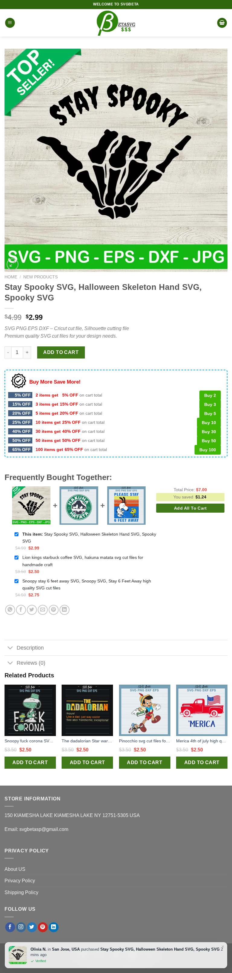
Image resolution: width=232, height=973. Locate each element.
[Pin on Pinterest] (54, 610)
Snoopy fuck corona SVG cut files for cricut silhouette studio (30, 740)
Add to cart (61, 352)
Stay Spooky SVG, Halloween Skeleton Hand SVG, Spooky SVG (89, 537)
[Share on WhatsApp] (10, 610)
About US (15, 869)
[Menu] (10, 23)
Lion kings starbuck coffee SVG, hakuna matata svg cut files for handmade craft (82, 561)
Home (11, 277)
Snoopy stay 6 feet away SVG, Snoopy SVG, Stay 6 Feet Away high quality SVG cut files (86, 584)
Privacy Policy (20, 880)
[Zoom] (12, 264)
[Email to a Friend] (43, 610)
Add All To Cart (190, 508)
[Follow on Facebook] (10, 927)
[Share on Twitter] (32, 610)
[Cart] (222, 23)
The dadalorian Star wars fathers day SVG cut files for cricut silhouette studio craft (87, 740)
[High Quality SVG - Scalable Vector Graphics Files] (116, 23)
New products (40, 277)
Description (30, 648)
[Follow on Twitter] (32, 927)
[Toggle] (10, 648)
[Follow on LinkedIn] (54, 927)
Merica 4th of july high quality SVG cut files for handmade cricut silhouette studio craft (201, 740)
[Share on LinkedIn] (64, 610)
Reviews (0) (31, 663)
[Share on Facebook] (21, 610)
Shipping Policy (21, 892)
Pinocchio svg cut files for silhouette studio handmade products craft (144, 740)
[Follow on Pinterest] (43, 927)
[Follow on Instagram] (21, 927)
